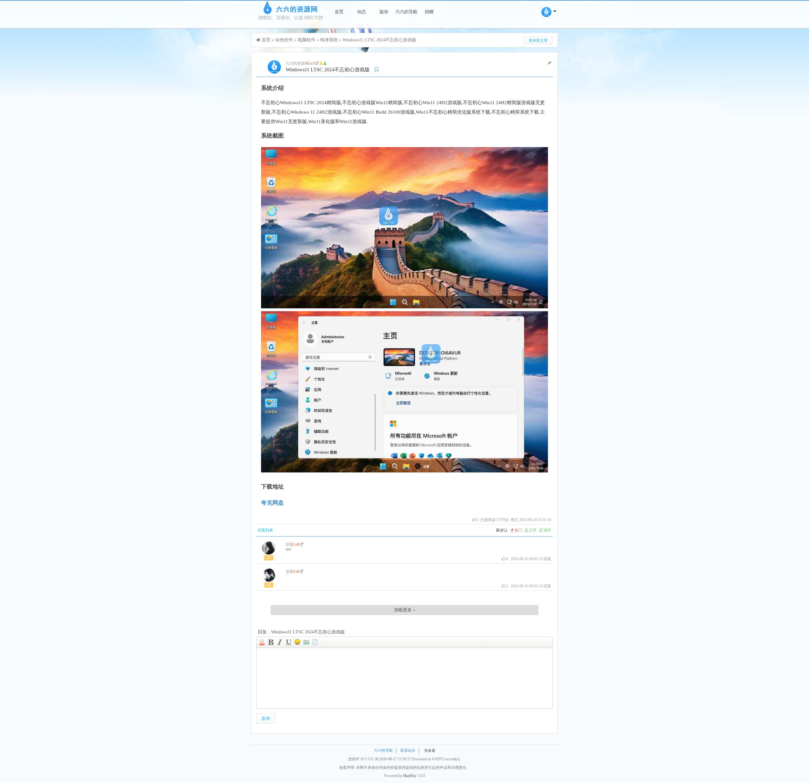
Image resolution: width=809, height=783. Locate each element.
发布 (265, 718)
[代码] (315, 642)
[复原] (549, 63)
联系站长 (408, 750)
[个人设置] (549, 15)
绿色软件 (284, 40)
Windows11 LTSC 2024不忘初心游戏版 (379, 40)
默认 (503, 530)
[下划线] (288, 642)
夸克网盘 (272, 503)
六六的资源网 (297, 63)
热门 (518, 530)
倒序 (547, 530)
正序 (532, 530)
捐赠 (429, 11)
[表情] (297, 642)
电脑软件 (306, 40)
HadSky (410, 776)
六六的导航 (406, 11)
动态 (361, 11)
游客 (289, 544)
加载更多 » (404, 610)
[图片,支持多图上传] (306, 642)
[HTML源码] (262, 642)
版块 (384, 11)
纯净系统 (329, 40)
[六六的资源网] (289, 21)
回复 (547, 559)
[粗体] (271, 642)
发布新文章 (538, 40)
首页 (339, 11)
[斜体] (279, 642)
